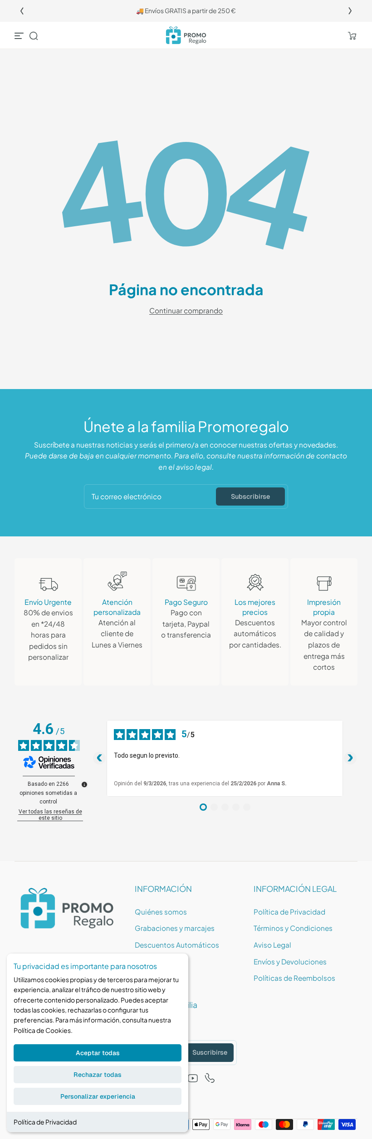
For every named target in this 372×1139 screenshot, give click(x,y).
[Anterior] (22, 11)
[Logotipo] (186, 35)
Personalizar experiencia (97, 1096)
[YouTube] (192, 1078)
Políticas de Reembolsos (294, 978)
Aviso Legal (272, 944)
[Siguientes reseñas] (350, 758)
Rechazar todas (97, 1075)
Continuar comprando (186, 310)
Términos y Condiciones (293, 928)
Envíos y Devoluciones (290, 961)
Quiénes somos (161, 911)
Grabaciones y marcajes (175, 928)
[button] (33, 35)
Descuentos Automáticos (177, 944)
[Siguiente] (350, 11)
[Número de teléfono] (210, 1078)
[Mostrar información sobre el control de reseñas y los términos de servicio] (84, 784)
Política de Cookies (42, 1030)
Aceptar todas (98, 1053)
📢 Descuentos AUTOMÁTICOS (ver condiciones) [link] (189, 11)
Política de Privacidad (45, 1122)
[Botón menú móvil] (20, 35)
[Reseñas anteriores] (99, 758)
